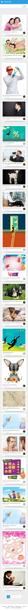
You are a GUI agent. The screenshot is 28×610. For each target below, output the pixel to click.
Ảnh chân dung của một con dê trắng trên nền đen (15, 185)
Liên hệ (24, 606)
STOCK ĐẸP (7, 1)
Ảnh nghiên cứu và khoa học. (9, 525)
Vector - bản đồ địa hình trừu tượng (11, 408)
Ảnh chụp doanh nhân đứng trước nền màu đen (14, 118)
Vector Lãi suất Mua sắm (8, 142)
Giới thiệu (4, 606)
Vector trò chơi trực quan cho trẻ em (11, 278)
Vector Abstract (6, 250)
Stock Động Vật (6, 187)
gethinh (7, 607)
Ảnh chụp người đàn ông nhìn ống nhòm (12, 163)
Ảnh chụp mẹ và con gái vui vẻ (10, 31)
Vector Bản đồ (5, 409)
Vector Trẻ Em (5, 279)
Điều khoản (11, 606)
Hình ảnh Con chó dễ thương (9, 384)
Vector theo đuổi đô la (8, 352)
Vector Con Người (6, 144)
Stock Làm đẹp (6, 56)
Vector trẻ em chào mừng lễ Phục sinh (12, 503)
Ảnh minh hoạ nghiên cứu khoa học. (11, 430)
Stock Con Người (6, 33)
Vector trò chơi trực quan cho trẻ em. (11, 481)
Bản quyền (18, 606)
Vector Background (6, 566)
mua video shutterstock (16, 607)
